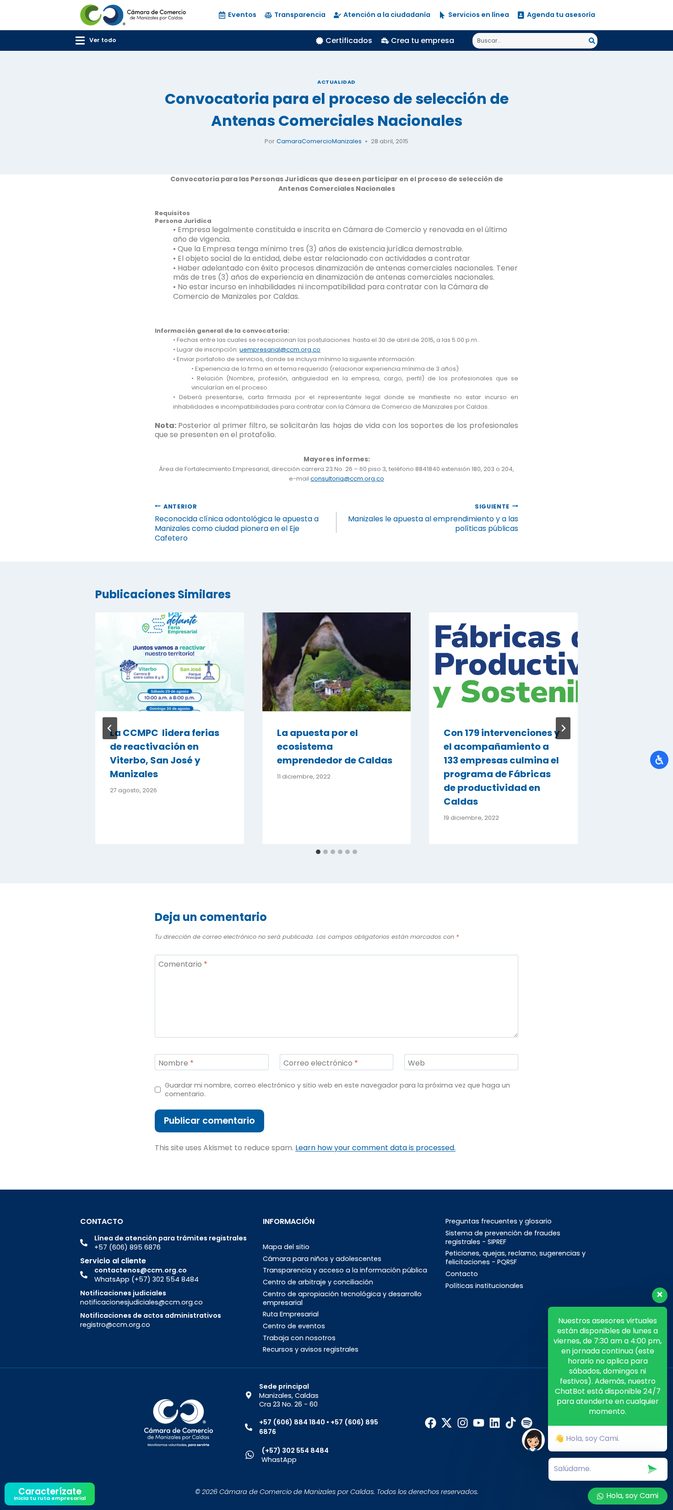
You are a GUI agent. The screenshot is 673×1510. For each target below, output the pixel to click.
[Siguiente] (563, 728)
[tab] (318, 852)
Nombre (176, 1063)
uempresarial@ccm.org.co (279, 349)
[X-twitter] (446, 1423)
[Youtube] (478, 1423)
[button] (96, 40)
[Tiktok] (510, 1423)
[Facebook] (430, 1423)
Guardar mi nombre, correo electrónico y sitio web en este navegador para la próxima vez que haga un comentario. (337, 1089)
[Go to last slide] (110, 728)
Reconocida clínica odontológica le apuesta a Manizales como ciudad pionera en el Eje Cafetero (237, 522)
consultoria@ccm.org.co (347, 478)
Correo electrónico (320, 1063)
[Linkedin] (494, 1423)
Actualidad (336, 82)
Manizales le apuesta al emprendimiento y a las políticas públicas (433, 517)
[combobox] (530, 41)
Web (416, 1063)
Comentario (182, 964)
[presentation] (169, 661)
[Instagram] (462, 1423)
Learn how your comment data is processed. (375, 1147)
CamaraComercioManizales (319, 141)
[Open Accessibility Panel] (659, 760)
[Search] (593, 41)
